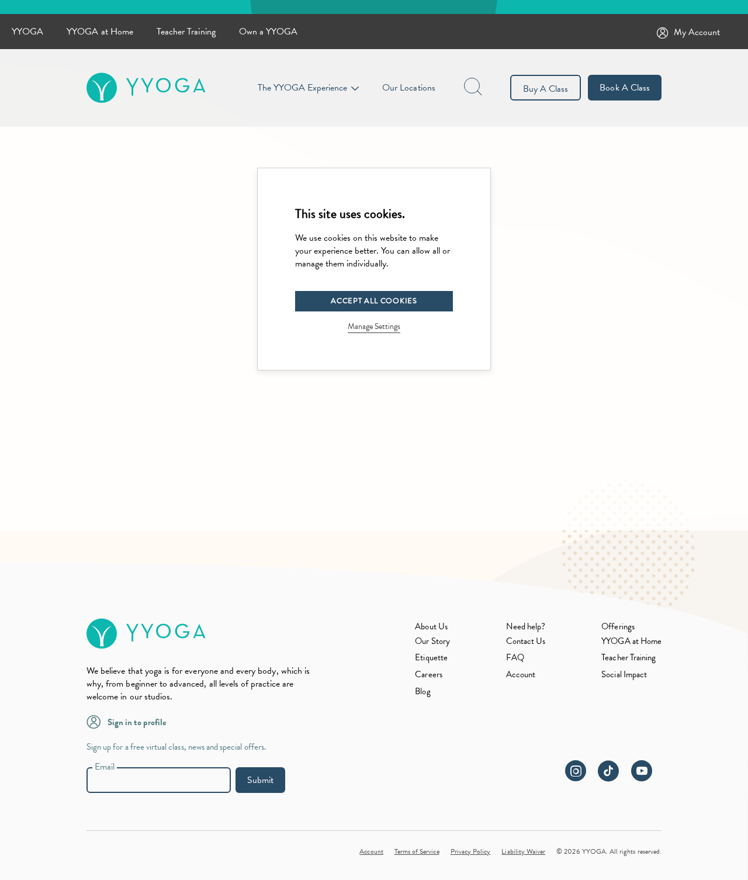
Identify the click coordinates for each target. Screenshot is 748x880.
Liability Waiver (523, 851)
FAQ (515, 657)
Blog (422, 691)
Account (520, 674)
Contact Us (526, 641)
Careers (428, 674)
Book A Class (625, 88)
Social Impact (624, 674)
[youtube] (646, 777)
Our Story (432, 641)
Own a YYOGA (268, 32)
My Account (697, 32)
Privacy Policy (471, 851)
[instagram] (580, 777)
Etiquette (431, 657)
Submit (260, 780)
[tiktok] (613, 777)
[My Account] (665, 32)
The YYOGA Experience (302, 87)
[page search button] (474, 88)
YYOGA (27, 32)
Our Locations (408, 87)
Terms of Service (416, 851)
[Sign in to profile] (97, 721)
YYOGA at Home (100, 32)
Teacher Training (186, 32)
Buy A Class (546, 89)
